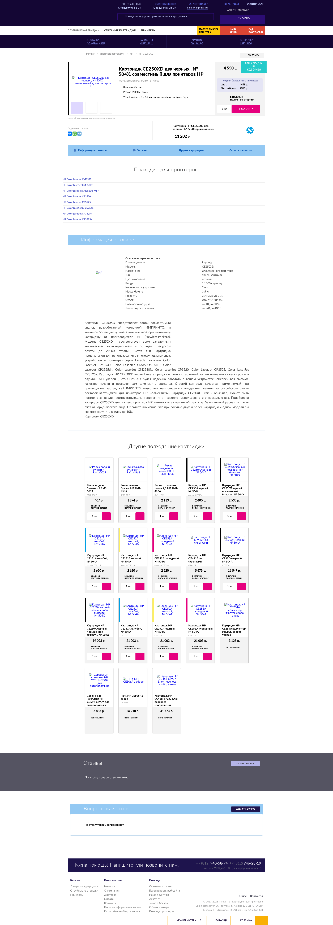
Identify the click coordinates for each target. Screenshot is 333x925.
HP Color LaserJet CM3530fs (78, 185)
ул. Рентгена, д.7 (198, 4)
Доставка (110, 894)
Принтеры (148, 30)
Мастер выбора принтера (208, 31)
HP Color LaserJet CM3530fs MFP (81, 191)
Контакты (110, 903)
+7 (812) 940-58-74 (129, 7)
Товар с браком (158, 903)
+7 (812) (212, 863)
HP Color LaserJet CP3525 (77, 202)
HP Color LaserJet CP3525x (77, 219)
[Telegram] (79, 134)
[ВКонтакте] (70, 134)
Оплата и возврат (240, 150)
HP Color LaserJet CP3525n (77, 214)
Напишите (121, 865)
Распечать (253, 55)
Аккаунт (154, 899)
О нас (243, 896)
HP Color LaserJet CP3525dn (78, 208)
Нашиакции (233, 31)
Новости (109, 886)
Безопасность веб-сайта (164, 890)
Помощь (221, 920)
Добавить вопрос (245, 809)
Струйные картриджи (120, 30)
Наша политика (159, 894)
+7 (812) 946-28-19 (164, 7)
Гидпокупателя (256, 31)
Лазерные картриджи (83, 30)
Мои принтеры (187, 920)
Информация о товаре (92, 150)
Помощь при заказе (161, 911)
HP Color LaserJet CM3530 (77, 179)
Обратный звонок (165, 4)
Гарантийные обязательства (122, 911)
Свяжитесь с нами (160, 886)
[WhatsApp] (74, 134)
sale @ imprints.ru (197, 7)
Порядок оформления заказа (122, 907)
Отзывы (142, 150)
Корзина (244, 18)
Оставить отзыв (245, 763)
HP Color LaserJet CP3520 (77, 196)
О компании (111, 890)
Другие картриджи (191, 150)
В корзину (246, 109)
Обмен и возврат (160, 907)
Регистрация (231, 4)
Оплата (109, 899)
